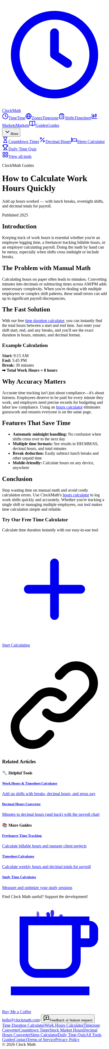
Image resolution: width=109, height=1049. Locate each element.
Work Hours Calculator (64, 1025)
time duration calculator (44, 320)
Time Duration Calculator (23, 1025)
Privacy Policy (67, 1039)
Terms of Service (41, 1039)
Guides (8, 1039)
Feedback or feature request (71, 1020)
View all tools (19, 156)
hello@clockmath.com (21, 1020)
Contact (20, 1039)
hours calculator (69, 407)
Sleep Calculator (91, 141)
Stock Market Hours (66, 1030)
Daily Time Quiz (22, 149)
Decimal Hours (58, 141)
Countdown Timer (23, 141)
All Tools (93, 1035)
